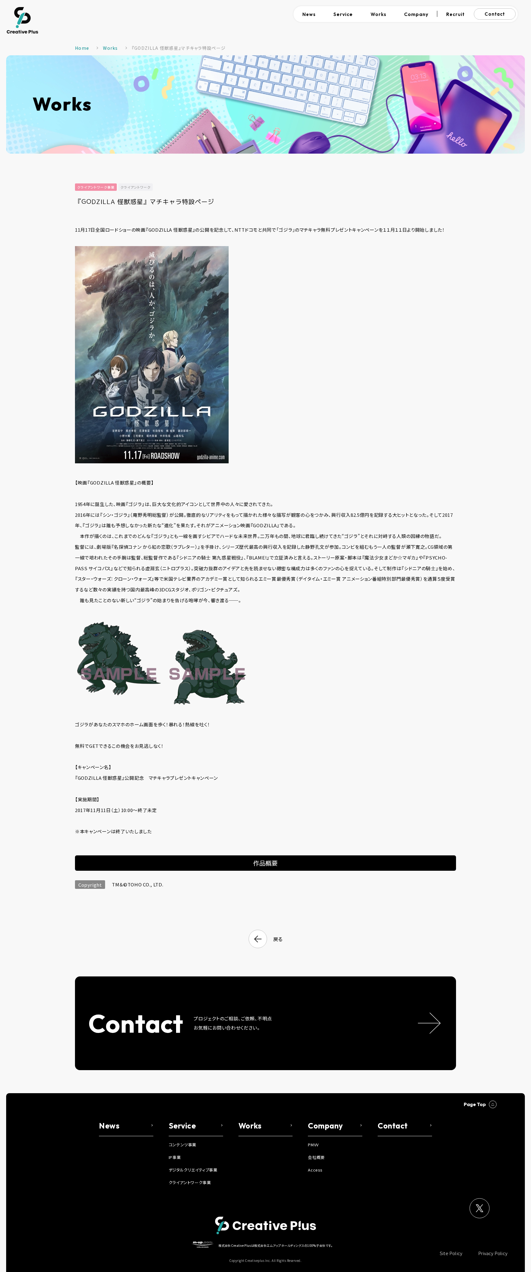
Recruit (455, 14)
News (309, 14)
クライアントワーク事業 (96, 187)
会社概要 (316, 1157)
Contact (495, 14)
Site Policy (451, 1253)
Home (82, 48)
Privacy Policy (492, 1253)
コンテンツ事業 (182, 1145)
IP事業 (175, 1157)
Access (315, 1170)
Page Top (475, 1104)
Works (378, 14)
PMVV (313, 1145)
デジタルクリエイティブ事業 (193, 1170)
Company (416, 14)
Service (343, 14)
